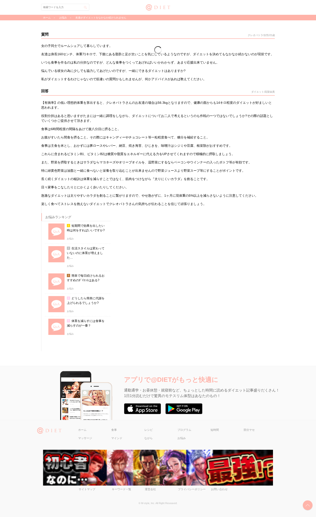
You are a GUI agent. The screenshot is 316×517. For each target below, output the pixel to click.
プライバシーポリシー (192, 489)
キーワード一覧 (121, 489)
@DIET (158, 6)
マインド (116, 438)
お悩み (181, 438)
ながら (148, 438)
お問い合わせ (219, 489)
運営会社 (150, 489)
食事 (114, 429)
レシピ (148, 429)
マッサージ (85, 438)
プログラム (184, 429)
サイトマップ (87, 489)
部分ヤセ (249, 429)
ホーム (82, 429)
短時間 (215, 429)
